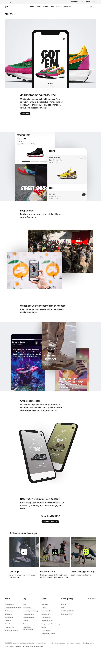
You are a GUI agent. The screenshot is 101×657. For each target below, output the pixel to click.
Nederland (93, 599)
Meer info (25, 113)
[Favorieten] (90, 6)
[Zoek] (86, 6)
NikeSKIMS (67, 6)
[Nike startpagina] (8, 6)
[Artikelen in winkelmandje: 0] (94, 6)
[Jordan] (6, 2)
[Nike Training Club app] (86, 556)
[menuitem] (83, 2)
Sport (58, 6)
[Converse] (10, 2)
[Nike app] (24, 558)
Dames (45, 6)
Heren (39, 6)
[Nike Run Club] (55, 558)
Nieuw (32, 6)
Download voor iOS (50, 521)
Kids (52, 6)
